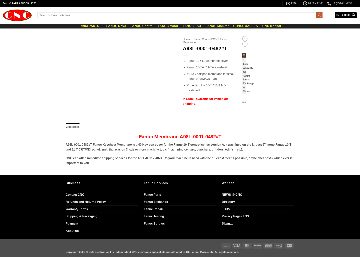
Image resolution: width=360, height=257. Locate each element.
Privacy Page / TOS (235, 216)
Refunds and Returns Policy (86, 201)
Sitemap (227, 223)
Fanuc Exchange (156, 201)
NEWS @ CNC (232, 194)
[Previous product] (245, 43)
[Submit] (319, 15)
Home (186, 39)
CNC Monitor (271, 26)
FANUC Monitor (217, 26)
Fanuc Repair (153, 209)
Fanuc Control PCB (205, 39)
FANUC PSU (192, 26)
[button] (346, 15)
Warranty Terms (77, 209)
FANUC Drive (116, 26)
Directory (228, 201)
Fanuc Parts (152, 194)
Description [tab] (73, 126)
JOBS (226, 209)
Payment (72, 223)
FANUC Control (141, 26)
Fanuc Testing (154, 216)
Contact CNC (75, 194)
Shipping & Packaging (82, 216)
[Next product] (245, 38)
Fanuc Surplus (154, 223)
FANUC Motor (168, 26)
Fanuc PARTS (89, 26)
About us (72, 230)
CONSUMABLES (245, 26)
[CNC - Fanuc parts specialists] (17, 15)
